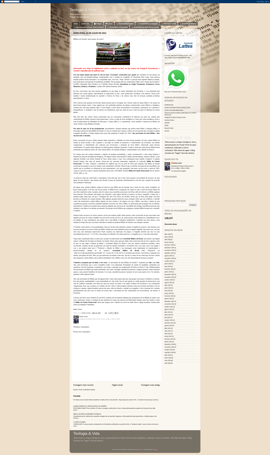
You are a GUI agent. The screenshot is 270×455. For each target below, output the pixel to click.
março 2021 (168, 336)
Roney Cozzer (177, 163)
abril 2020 (168, 363)
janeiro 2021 (168, 342)
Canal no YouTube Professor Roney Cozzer (177, 107)
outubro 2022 (169, 307)
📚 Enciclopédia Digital (124, 24)
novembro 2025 (169, 250)
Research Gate (169, 128)
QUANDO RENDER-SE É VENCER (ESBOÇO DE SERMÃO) (90, 406)
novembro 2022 (169, 304)
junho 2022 (168, 315)
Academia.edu (169, 105)
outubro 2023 (169, 280)
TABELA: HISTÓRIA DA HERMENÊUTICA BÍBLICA (87, 414)
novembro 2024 (169, 258)
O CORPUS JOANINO (79, 422)
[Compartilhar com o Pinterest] (117, 313)
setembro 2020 (169, 352)
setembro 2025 (169, 253)
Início (76, 24)
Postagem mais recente (83, 385)
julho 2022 (168, 312)
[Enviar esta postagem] (105, 313)
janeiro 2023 (168, 299)
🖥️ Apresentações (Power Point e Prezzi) (88, 27)
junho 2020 (168, 358)
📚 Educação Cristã (168, 24)
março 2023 (168, 293)
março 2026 (168, 242)
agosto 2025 (168, 256)
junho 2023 (168, 288)
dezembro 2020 (169, 344)
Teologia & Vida (83, 10)
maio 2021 (168, 331)
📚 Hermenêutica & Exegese (147, 24)
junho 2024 (168, 264)
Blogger (155, 449)
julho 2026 (168, 234)
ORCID (166, 125)
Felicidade (76, 396)
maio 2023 (168, 290)
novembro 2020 (169, 347)
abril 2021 (168, 334)
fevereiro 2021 (169, 339)
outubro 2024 (169, 261)
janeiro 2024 (168, 272)
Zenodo (167, 131)
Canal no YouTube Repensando (174, 110)
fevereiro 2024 (169, 269)
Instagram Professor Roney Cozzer (175, 117)
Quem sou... (85, 24)
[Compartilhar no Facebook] (115, 313)
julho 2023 (168, 285)
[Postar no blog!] (111, 313)
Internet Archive (169, 120)
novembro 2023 (169, 277)
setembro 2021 (169, 323)
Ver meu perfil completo (178, 171)
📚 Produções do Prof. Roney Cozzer (145, 27)
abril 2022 (168, 317)
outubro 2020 (169, 350)
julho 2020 (168, 355)
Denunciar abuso (171, 224)
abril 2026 (168, 239)
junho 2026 (168, 237)
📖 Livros (108, 24)
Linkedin (167, 123)
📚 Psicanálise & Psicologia (117, 27)
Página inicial (117, 385)
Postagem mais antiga (150, 385)
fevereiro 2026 (169, 245)
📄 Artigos (98, 24)
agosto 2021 (168, 325)
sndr (142, 449)
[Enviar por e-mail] (109, 313)
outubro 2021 (169, 320)
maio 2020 (168, 360)
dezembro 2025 (169, 248)
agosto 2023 (168, 282)
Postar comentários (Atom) (86, 390)
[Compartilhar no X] (113, 313)
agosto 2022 (168, 309)
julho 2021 (168, 328)
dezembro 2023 (169, 274)
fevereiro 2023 (169, 296)
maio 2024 (168, 266)
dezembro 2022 (169, 301)
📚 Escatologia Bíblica (188, 24)
